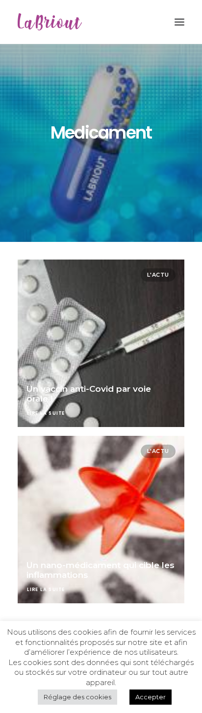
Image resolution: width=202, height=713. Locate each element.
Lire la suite (46, 413)
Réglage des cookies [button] (77, 697)
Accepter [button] (150, 697)
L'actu (158, 274)
